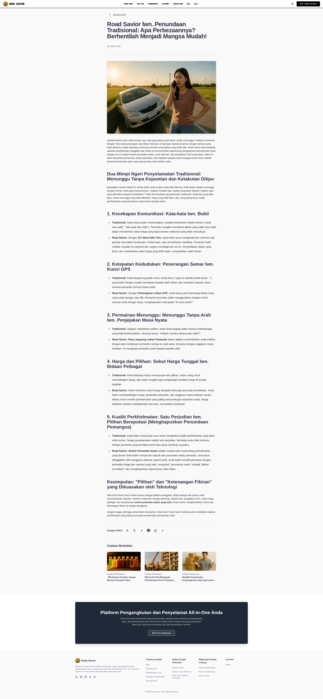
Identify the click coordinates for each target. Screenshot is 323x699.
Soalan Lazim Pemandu (181, 672)
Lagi (195, 4)
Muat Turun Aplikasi (308, 4)
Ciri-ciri (140, 4)
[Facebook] (90, 677)
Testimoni (165, 4)
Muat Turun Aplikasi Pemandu (180, 676)
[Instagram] (85, 677)
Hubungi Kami (151, 681)
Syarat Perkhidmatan (207, 668)
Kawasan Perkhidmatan (155, 677)
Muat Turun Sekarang (161, 633)
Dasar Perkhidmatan (207, 672)
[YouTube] (94, 677)
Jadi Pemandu (178, 668)
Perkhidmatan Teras (154, 673)
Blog (188, 4)
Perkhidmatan (153, 4)
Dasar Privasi (204, 676)
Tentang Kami (178, 4)
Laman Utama (128, 4)
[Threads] (81, 677)
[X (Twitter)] (76, 677)
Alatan (227, 665)
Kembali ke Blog (119, 15)
